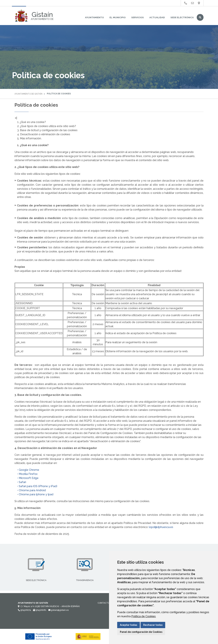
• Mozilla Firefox (25, 474)
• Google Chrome (26, 469)
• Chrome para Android (30, 490)
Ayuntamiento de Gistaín (28, 94)
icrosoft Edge (29, 478)
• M (17, 478)
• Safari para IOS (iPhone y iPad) (35, 486)
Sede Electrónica (182, 17)
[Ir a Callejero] (199, 3)
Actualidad (157, 17)
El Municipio (118, 17)
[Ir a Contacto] (192, 3)
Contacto (104, 603)
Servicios (137, 17)
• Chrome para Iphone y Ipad (33, 494)
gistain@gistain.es (59, 610)
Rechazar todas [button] (152, 625)
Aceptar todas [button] (128, 625)
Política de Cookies (143, 616)
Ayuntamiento (94, 17)
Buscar (200, 17)
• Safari (20, 482)
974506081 (40, 610)
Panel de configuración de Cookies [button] (141, 632)
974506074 (25, 610)
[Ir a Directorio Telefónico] (185, 3)
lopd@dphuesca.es (161, 527)
